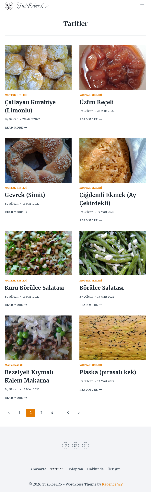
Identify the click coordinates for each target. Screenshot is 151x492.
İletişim (114, 469)
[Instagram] (85, 445)
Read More (16, 127)
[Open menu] (142, 5)
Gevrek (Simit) (25, 195)
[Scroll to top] (141, 486)
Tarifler (56, 469)
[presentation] (38, 67)
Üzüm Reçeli (96, 102)
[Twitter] (75, 445)
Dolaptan (75, 469)
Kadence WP (112, 484)
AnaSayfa (38, 469)
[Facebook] (65, 445)
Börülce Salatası (101, 287)
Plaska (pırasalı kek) (107, 372)
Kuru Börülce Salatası (34, 287)
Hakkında (95, 469)
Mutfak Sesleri (16, 95)
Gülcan (13, 119)
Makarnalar (14, 365)
